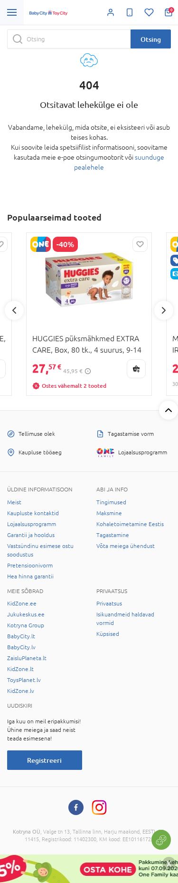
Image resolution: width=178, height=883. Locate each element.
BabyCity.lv (21, 647)
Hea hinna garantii (30, 576)
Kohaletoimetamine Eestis (130, 524)
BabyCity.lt (21, 636)
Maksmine (109, 513)
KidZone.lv (20, 691)
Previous (14, 310)
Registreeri (44, 760)
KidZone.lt (20, 669)
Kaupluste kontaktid (33, 513)
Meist (14, 502)
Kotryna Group (25, 625)
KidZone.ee (22, 603)
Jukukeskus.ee (26, 614)
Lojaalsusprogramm (31, 524)
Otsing (151, 39)
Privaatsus (109, 603)
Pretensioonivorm (30, 565)
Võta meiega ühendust (125, 546)
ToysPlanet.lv (24, 680)
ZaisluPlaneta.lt (27, 658)
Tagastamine (112, 535)
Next (163, 310)
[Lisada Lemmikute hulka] (140, 244)
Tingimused (111, 502)
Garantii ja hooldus (31, 535)
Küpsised (107, 634)
